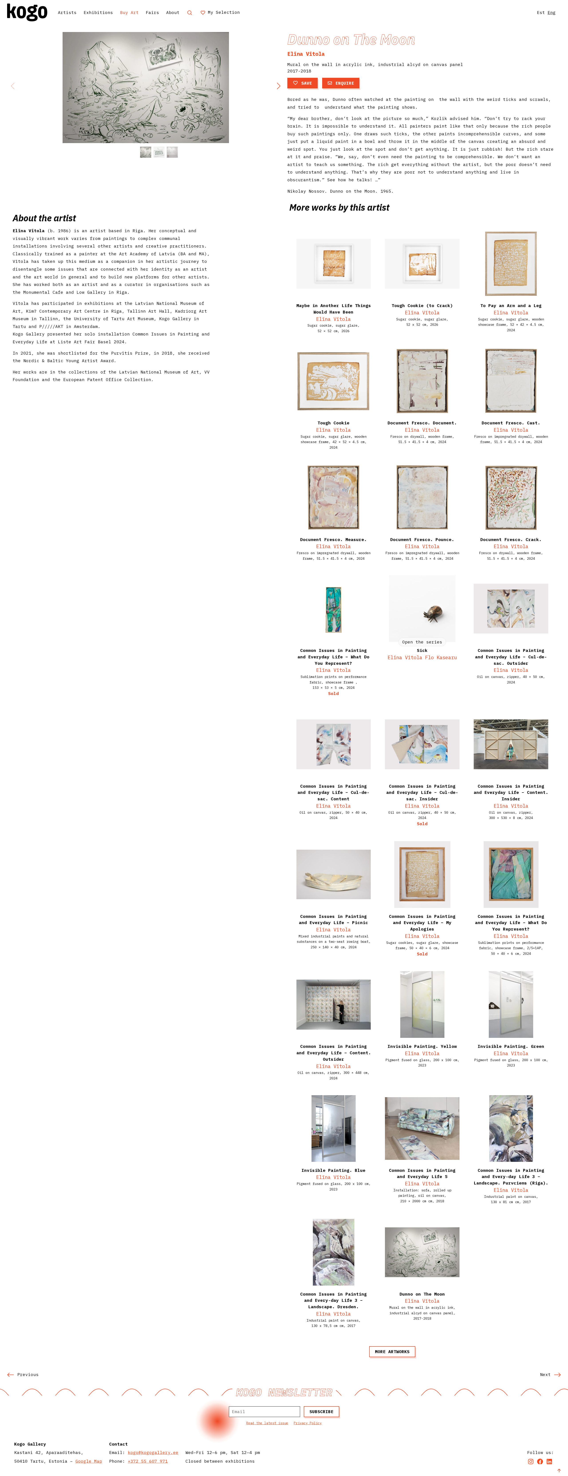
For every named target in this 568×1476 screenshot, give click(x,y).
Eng (552, 12)
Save (306, 83)
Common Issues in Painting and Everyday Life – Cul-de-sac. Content (333, 792)
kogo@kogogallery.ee (153, 1452)
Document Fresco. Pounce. (422, 539)
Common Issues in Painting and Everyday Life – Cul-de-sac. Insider (422, 792)
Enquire (344, 83)
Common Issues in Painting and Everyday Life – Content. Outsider (333, 1052)
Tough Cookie (333, 422)
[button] (278, 86)
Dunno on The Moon (422, 1294)
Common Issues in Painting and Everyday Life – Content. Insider (511, 792)
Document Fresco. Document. (422, 422)
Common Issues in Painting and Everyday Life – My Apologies (422, 922)
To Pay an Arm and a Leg (511, 305)
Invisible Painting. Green (511, 1046)
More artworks (392, 1351)
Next (545, 1374)
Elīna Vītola (306, 53)
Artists (67, 12)
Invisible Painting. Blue (333, 1170)
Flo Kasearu (441, 657)
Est (541, 12)
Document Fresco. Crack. (511, 539)
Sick (422, 650)
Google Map (88, 1461)
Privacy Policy (308, 1423)
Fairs (152, 12)
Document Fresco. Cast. (511, 422)
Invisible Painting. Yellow (422, 1046)
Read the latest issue (267, 1423)
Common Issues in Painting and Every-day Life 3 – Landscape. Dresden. (333, 1300)
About (172, 12)
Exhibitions (98, 12)
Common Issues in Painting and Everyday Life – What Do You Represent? (511, 922)
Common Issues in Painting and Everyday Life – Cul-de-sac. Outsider (511, 656)
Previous (28, 1374)
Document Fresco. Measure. (333, 539)
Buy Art (129, 12)
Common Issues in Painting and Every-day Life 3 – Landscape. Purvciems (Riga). (511, 1176)
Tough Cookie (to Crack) (422, 305)
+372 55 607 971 (148, 1461)
